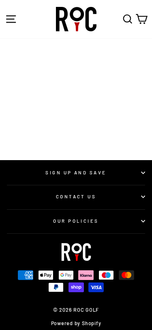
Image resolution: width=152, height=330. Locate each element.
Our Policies (75, 221)
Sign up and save (75, 172)
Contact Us (76, 196)
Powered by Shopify (76, 323)
